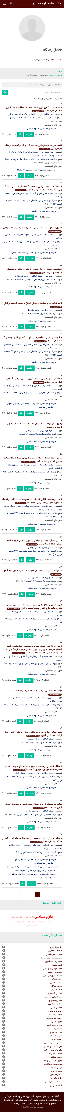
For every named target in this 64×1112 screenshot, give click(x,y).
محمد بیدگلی (33, 577)
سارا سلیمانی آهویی (45, 193)
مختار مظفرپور (33, 739)
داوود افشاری (56, 1021)
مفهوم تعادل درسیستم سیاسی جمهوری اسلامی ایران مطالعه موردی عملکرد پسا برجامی (34, 542)
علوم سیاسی (32, 859)
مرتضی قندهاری (32, 310)
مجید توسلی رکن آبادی (15, 385)
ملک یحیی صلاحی (28, 465)
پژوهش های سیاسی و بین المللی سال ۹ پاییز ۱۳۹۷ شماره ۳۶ (31, 618)
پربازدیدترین (32, 75)
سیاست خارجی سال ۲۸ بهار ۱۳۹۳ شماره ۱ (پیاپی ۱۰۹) (35, 814)
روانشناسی (16, 921)
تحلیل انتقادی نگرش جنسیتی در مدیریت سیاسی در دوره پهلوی (32, 229)
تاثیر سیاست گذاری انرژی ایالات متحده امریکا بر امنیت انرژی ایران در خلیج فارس (34, 109)
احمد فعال (49, 276)
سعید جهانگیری (46, 430)
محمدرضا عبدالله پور (53, 961)
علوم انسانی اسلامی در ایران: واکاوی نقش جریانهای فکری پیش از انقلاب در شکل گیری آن (33, 733)
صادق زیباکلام (28, 114)
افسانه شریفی (47, 611)
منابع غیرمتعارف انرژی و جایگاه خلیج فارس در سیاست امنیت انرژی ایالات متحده (33, 805)
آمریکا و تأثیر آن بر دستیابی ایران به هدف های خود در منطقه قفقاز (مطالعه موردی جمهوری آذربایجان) (33, 767)
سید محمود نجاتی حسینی (24, 193)
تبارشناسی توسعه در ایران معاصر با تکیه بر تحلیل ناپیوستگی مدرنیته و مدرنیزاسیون (34, 270)
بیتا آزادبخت (48, 845)
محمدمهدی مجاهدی (12, 344)
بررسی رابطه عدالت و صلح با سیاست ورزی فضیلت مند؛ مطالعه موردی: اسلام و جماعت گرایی (33, 459)
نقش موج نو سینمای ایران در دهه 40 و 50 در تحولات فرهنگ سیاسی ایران (33, 146)
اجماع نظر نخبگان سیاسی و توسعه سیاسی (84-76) (37, 692)
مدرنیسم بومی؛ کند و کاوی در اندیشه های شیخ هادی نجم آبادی (32, 572)
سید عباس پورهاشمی (31, 845)
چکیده (29, 134)
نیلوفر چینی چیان (46, 465)
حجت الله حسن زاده (44, 114)
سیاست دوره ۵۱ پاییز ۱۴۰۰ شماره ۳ (42, 313)
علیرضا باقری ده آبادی (53, 1050)
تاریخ (31, 917)
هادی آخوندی (33, 773)
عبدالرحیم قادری (46, 344)
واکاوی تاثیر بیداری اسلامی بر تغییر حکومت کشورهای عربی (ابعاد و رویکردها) (34, 425)
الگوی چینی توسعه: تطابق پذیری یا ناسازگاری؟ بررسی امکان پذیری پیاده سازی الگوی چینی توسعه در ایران (34, 606)
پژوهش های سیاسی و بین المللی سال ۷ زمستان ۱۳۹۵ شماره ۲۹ (30, 704)
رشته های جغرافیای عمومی (18, 403)
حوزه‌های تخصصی (48, 128)
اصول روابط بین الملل (16, 866)
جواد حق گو (57, 979)
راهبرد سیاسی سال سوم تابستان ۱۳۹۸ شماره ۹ (38, 434)
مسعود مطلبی (14, 114)
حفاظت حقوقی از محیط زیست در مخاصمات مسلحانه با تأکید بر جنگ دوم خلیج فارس (32, 839)
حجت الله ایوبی (31, 152)
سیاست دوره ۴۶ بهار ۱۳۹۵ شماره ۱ (43, 742)
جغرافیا (35, 403)
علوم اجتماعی (32, 170)
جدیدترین (43, 75)
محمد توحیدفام (21, 276)
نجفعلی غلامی (56, 1028)
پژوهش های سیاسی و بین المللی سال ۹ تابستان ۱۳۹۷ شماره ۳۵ (30, 472)
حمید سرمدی (47, 656)
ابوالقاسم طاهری (32, 611)
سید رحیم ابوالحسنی (53, 1042)
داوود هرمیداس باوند (53, 1060)
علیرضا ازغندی (40, 155)
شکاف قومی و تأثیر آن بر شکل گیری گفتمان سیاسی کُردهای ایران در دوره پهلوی (34, 380)
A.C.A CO (25, 1107)
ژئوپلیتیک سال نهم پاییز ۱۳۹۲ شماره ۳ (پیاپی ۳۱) (36, 852)
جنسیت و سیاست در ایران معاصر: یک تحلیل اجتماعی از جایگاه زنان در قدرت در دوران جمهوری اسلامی (32, 188)
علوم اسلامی (32, 925)
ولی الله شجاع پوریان (53, 1046)
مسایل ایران (20, 859)
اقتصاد (36, 921)
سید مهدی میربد (55, 972)
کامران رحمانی (47, 697)
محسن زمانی (47, 547)
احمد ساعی (57, 965)
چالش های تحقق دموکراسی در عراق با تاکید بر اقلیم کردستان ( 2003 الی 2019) (33, 339)
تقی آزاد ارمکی (56, 1035)
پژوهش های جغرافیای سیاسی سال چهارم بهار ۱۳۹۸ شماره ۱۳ (31, 392)
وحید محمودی (56, 1032)
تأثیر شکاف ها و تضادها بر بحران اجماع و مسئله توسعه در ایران (33, 304)
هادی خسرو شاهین (54, 1025)
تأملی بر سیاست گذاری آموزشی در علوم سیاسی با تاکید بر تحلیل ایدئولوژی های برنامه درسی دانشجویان (32, 500)
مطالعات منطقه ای (17, 874)
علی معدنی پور (47, 152)
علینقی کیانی (20, 773)
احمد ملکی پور (47, 506)
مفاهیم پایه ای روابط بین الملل (41, 870)
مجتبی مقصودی (30, 344)
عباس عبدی (57, 1039)
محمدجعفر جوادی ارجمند (28, 506)
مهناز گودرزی (56, 1071)
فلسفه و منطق (27, 921)
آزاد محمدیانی (47, 385)
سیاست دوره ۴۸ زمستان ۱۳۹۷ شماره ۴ (40, 581)
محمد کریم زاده (55, 1053)
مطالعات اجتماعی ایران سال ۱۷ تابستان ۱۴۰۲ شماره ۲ (35, 279)
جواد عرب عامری (32, 811)
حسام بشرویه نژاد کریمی (51, 975)
